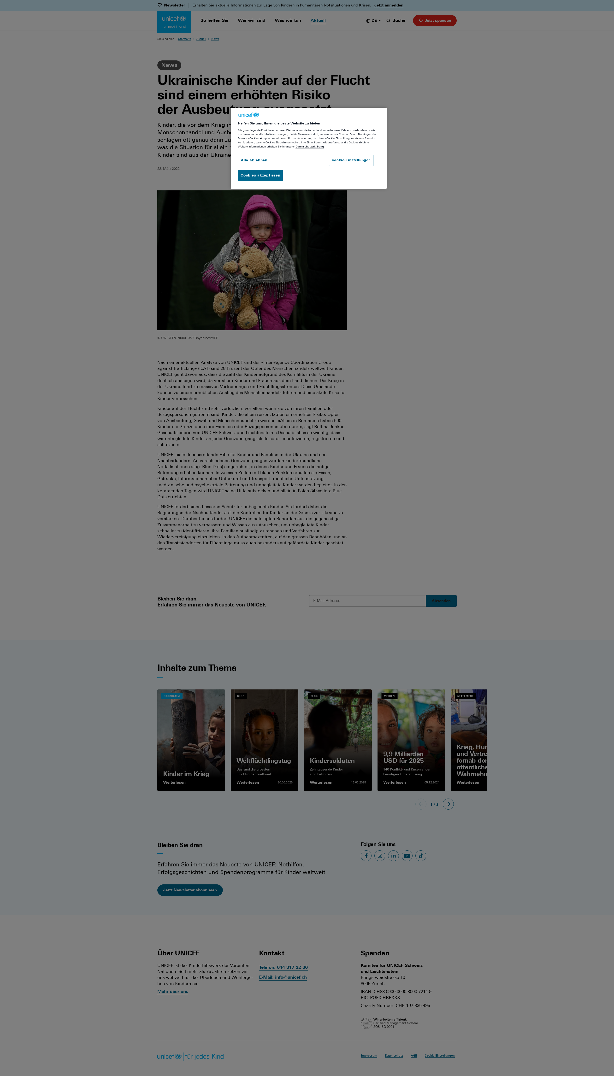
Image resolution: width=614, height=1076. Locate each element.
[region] (309, 148)
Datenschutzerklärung (309, 146)
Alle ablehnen (254, 160)
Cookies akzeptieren (260, 175)
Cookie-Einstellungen (351, 160)
